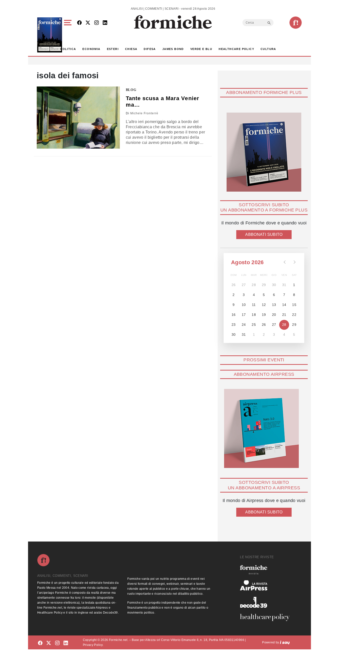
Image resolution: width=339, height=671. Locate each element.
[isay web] (285, 642)
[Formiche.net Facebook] (79, 23)
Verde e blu (201, 48)
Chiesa (131, 48)
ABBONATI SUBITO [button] (263, 234)
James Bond (173, 48)
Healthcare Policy (236, 48)
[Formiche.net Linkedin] (105, 23)
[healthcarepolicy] (267, 617)
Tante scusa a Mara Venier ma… (163, 101)
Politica (68, 48)
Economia (91, 48)
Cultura (268, 48)
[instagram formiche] (57, 643)
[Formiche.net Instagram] (96, 23)
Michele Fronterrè (144, 113)
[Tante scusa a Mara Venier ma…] (78, 117)
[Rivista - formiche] (267, 569)
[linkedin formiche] (66, 643)
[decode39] (267, 602)
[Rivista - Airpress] (267, 585)
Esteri (113, 48)
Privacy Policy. (93, 645)
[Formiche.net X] (88, 23)
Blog (131, 90)
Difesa (150, 48)
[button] (68, 34)
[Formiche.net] (295, 22)
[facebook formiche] (40, 643)
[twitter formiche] (48, 643)
